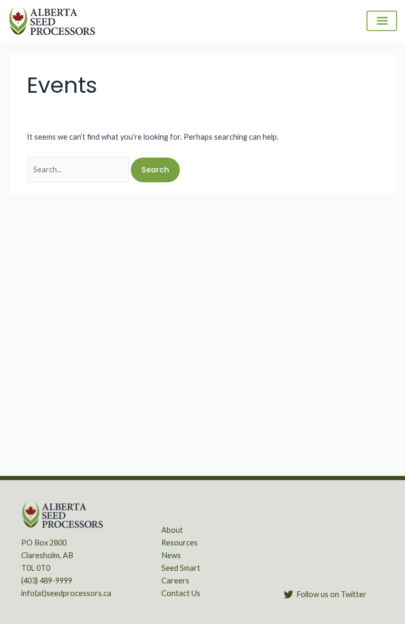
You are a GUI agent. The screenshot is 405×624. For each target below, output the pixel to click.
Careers (175, 580)
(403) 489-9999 (46, 580)
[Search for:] (79, 169)
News (171, 555)
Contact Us (180, 593)
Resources (179, 542)
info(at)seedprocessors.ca (66, 593)
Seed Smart (180, 567)
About (172, 529)
